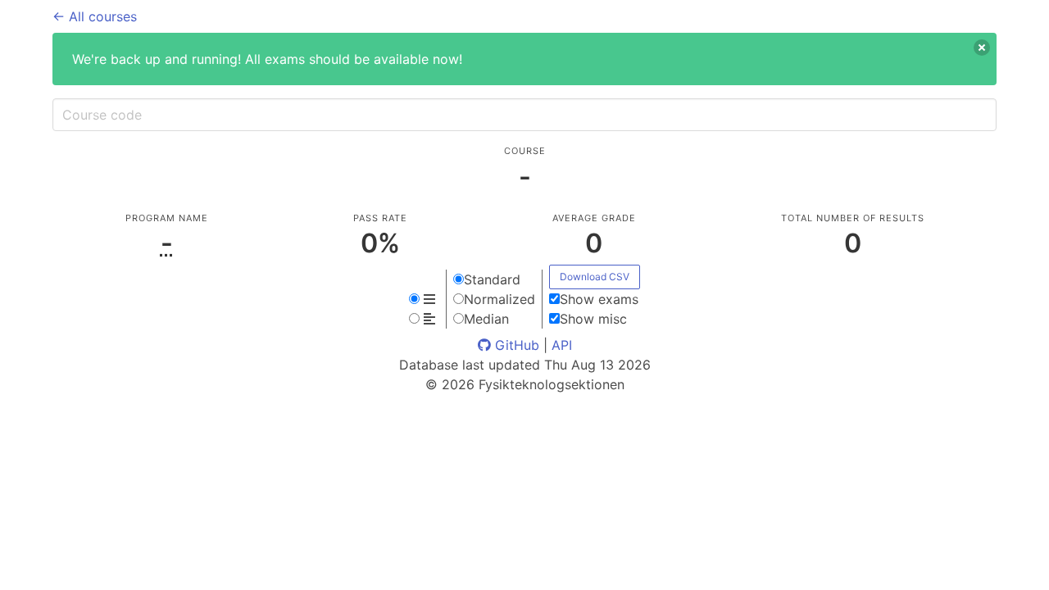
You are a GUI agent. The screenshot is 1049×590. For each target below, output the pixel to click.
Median (486, 319)
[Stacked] (424, 299)
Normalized (499, 299)
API (562, 345)
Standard (492, 279)
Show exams (599, 299)
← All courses (94, 16)
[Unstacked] (424, 319)
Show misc (593, 319)
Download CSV (594, 276)
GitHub (515, 345)
